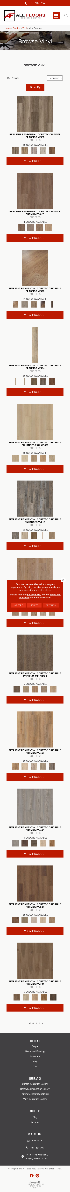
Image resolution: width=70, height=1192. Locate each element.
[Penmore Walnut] (52, 843)
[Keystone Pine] (34, 843)
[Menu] (56, 15)
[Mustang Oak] (35, 652)
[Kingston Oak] (43, 612)
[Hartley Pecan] (34, 612)
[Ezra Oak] (34, 766)
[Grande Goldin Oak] (52, 920)
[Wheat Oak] (49, 227)
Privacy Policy (35, 1186)
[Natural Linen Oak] (26, 689)
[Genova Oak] (43, 766)
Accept (18, 605)
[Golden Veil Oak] (34, 458)
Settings (51, 605)
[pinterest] (37, 1176)
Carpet (35, 1046)
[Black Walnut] (52, 304)
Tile (35, 1066)
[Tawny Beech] (39, 227)
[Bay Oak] (34, 535)
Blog (35, 1117)
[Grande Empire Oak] (34, 920)
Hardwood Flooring (35, 1051)
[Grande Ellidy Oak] (25, 920)
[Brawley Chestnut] (25, 150)
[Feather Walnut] (30, 227)
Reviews (35, 1122)
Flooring (16, 28)
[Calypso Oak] (43, 535)
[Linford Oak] (52, 612)
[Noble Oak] (43, 843)
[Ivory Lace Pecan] (52, 458)
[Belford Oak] (43, 304)
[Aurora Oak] (25, 535)
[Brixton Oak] (34, 381)
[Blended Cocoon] (26, 997)
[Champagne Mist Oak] (25, 458)
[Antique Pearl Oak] (35, 421)
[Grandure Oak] (52, 766)
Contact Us (37, 1140)
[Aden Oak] (35, 498)
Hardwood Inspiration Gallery (35, 1089)
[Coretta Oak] (35, 729)
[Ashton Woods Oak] (25, 304)
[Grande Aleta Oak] (35, 883)
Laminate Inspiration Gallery (35, 1094)
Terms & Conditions (35, 1184)
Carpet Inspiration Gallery (35, 1084)
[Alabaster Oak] (35, 344)
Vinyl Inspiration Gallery (35, 1099)
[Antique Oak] (35, 267)
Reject (34, 605)
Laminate (35, 1056)
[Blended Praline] (35, 997)
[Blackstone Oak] (25, 381)
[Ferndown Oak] (25, 612)
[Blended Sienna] (44, 997)
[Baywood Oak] (34, 304)
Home (8, 28)
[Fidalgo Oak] (52, 381)
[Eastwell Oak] (43, 381)
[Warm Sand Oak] (53, 689)
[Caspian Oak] (34, 150)
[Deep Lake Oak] (43, 150)
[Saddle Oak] (35, 689)
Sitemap (35, 1188)
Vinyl (24, 28)
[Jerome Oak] (52, 535)
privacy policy (34, 594)
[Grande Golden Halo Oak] (43, 920)
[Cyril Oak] (25, 766)
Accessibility (35, 1182)
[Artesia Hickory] (35, 113)
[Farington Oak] (35, 575)
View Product (35, 161)
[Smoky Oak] (44, 689)
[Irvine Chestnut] (52, 150)
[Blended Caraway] (35, 960)
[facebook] (31, 1176)
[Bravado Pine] (35, 806)
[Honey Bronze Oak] (43, 458)
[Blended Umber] (53, 997)
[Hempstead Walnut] (25, 843)
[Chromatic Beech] (35, 190)
